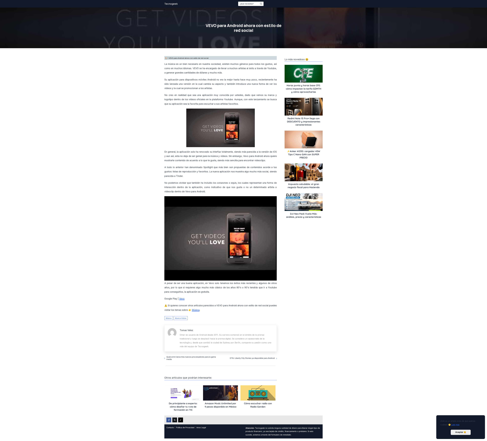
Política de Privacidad (185, 427)
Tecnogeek (171, 3)
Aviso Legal (201, 427)
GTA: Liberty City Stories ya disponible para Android (252, 358)
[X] (174, 420)
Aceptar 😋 (460, 432)
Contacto (170, 427)
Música (168, 318)
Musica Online (180, 318)
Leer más (455, 424)
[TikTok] (180, 420)
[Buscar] (261, 4)
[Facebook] (168, 420)
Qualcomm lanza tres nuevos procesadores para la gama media (191, 358)
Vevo (182, 298)
